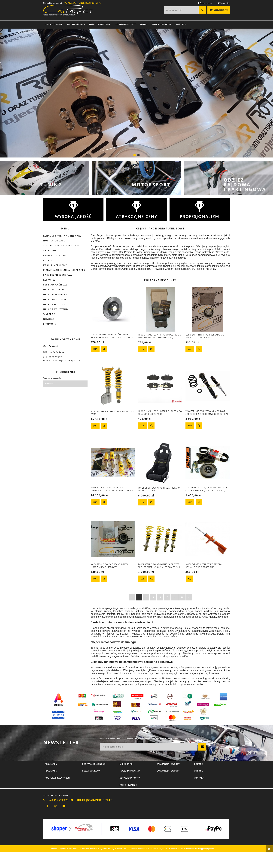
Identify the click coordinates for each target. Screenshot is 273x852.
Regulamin (51, 770)
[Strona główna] (68, 11)
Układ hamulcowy (55, 299)
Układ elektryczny (56, 294)
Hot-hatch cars (54, 240)
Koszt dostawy (91, 770)
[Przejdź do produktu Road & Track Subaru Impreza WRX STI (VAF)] (113, 386)
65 (181, 597)
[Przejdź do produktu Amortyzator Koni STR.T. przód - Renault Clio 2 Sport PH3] (207, 539)
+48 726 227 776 (71, 3)
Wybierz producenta (52, 378)
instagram (56, 806)
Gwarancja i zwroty (168, 770)
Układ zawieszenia (56, 309)
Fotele (47, 260)
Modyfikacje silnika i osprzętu (64, 270)
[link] (136, 93)
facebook (47, 806)
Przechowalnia (128, 785)
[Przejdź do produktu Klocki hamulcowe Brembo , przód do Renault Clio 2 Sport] (160, 386)
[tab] (134, 155)
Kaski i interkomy (55, 265)
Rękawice (49, 279)
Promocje (49, 323)
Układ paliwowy (54, 304)
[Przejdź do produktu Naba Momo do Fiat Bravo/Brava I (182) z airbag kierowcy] (113, 539)
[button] (104, 349)
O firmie (198, 770)
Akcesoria (50, 250)
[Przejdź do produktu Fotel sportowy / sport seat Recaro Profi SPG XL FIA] (160, 462)
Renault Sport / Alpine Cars (62, 235)
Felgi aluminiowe (55, 255)
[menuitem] (53, 24)
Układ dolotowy (54, 289)
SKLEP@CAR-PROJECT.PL (89, 3)
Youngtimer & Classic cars (61, 245)
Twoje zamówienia (129, 770)
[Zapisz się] (202, 747)
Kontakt (199, 777)
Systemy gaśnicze (55, 284)
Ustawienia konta (129, 777)
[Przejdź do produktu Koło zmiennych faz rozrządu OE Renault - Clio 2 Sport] (207, 309)
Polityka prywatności (57, 777)
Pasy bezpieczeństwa (57, 274)
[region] (136, 93)
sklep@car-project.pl (66, 360)
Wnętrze (49, 314)
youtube (64, 806)
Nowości (49, 319)
